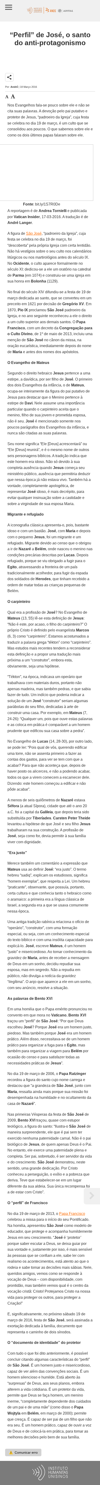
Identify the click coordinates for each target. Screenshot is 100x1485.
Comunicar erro (23, 1452)
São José (34, 233)
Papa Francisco (72, 1214)
